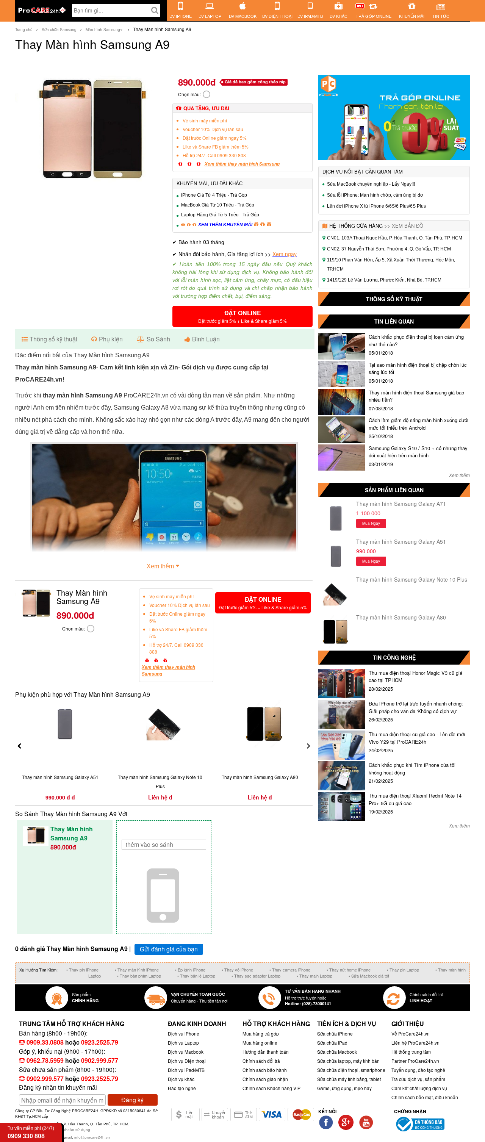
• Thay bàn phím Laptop (139, 976)
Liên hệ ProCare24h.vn (415, 1042)
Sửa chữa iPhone (335, 1033)
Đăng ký (132, 1099)
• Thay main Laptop (314, 976)
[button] (242, 316)
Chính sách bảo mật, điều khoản (424, 1097)
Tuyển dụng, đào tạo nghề (418, 1070)
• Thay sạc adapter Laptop (256, 976)
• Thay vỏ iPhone (237, 970)
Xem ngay (284, 254)
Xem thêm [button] (160, 566)
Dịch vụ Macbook (185, 1051)
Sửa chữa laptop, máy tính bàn (348, 1061)
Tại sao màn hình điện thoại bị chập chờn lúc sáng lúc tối (418, 368)
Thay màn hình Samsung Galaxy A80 (401, 617)
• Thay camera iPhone (289, 970)
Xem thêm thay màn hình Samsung (242, 164)
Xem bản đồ (407, 225)
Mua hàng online (259, 1042)
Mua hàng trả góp (260, 1033)
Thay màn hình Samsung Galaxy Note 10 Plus (411, 579)
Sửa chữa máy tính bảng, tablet (349, 1079)
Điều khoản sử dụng (72, 1130)
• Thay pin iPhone (82, 970)
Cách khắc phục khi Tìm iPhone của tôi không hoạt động (412, 768)
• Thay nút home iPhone (349, 970)
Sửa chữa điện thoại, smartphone (351, 1070)
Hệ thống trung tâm (411, 1051)
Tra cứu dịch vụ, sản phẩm (418, 1079)
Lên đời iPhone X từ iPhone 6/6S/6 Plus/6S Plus (376, 206)
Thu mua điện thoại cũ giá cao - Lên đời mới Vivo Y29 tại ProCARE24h (417, 738)
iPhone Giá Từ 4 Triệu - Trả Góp (214, 195)
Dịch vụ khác (181, 1079)
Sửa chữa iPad (332, 1042)
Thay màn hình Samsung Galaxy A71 (401, 503)
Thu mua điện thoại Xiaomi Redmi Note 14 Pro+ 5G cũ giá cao (415, 799)
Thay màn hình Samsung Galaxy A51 (401, 541)
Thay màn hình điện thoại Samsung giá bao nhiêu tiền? (416, 396)
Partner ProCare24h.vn (415, 1061)
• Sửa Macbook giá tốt (369, 976)
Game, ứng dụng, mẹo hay (344, 1088)
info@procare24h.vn (92, 1137)
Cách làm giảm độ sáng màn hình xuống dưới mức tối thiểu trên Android (418, 423)
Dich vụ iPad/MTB (186, 1070)
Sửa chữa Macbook (337, 1051)
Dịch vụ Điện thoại (187, 1061)
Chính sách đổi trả (261, 1061)
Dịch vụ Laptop (183, 1042)
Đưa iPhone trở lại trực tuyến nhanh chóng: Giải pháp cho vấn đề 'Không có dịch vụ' (416, 707)
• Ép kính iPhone (190, 970)
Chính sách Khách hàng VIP (271, 1088)
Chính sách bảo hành (264, 1070)
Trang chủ (24, 29)
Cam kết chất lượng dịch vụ (419, 1088)
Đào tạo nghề (182, 1088)
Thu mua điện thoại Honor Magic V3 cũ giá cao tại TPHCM (415, 676)
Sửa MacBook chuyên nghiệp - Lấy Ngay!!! (371, 184)
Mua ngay (371, 523)
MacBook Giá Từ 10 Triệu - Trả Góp (217, 205)
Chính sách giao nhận (265, 1079)
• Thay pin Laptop (403, 970)
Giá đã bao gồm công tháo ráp (255, 81)
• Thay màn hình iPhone (137, 970)
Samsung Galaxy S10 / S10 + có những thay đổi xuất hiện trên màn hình (418, 451)
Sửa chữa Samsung (59, 29)
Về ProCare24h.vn (410, 1033)
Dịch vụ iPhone (183, 1033)
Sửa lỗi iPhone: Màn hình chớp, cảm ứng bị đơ (375, 195)
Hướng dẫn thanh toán (265, 1051)
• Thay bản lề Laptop (196, 976)
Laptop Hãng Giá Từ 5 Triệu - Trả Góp (220, 214)
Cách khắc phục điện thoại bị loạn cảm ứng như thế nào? (416, 340)
